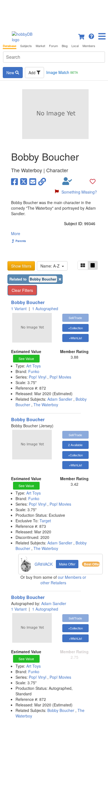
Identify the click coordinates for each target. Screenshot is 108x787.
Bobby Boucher (28, 302)
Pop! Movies (60, 377)
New (10, 72)
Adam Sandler (59, 399)
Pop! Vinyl (38, 377)
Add (33, 72)
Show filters (21, 266)
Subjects (26, 46)
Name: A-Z (51, 266)
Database (9, 46)
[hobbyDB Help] (91, 36)
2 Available (75, 445)
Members (89, 46)
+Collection (75, 328)
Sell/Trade (75, 317)
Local (75, 46)
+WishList (75, 338)
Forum (53, 46)
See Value (26, 358)
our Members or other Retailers (63, 579)
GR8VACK (44, 564)
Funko (33, 371)
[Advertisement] (54, 14)
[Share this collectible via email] (32, 181)
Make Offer (67, 564)
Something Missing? (79, 192)
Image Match (62, 72)
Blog (65, 46)
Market (40, 46)
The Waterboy (46, 404)
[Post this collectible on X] (23, 181)
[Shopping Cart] (82, 36)
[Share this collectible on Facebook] (14, 181)
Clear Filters (22, 290)
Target (45, 520)
